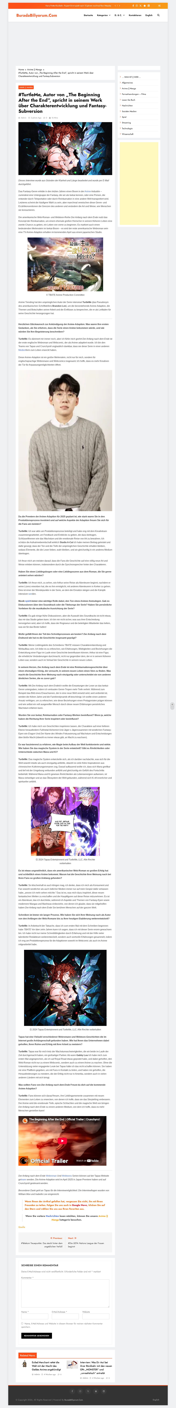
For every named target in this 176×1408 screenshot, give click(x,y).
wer (30, 594)
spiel (27, 601)
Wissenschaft (127, 134)
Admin (23, 117)
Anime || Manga (26, 87)
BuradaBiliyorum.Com (36, 15)
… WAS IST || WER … (131, 77)
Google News (79, 1205)
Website (86, 1311)
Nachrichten (52, 1216)
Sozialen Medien (129, 111)
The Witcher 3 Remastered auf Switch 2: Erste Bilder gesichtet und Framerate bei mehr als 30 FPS (70, 6)
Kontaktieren (135, 15)
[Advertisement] (88, 44)
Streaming (126, 122)
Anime (88, 191)
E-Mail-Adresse (59, 1311)
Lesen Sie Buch (128, 99)
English (148, 15)
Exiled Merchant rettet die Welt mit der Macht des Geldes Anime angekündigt (46, 1366)
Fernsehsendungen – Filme (134, 94)
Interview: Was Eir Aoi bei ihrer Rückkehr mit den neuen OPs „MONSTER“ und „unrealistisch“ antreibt (96, 1368)
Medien (22, 350)
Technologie (127, 128)
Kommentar (27, 1277)
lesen (23, 1179)
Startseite (88, 15)
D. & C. (118, 15)
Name (25, 1311)
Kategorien (102, 15)
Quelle (21, 1227)
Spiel (124, 117)
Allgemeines (127, 82)
